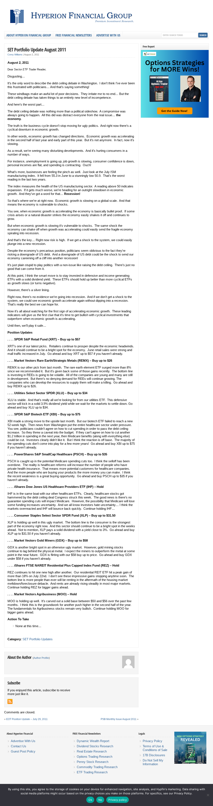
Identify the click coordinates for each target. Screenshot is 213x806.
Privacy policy (117, 799)
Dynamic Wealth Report (93, 741)
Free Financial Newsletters (74, 35)
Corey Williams (14, 54)
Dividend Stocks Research (95, 746)
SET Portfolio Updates (37, 639)
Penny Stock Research (92, 762)
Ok (90, 799)
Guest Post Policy (23, 751)
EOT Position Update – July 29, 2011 (27, 719)
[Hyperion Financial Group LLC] (106, 26)
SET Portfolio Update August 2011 (36, 49)
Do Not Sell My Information (153, 762)
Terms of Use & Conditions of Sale (155, 748)
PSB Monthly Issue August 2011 (118, 719)
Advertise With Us (108, 35)
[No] (208, 795)
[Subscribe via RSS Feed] (9, 701)
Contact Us (18, 746)
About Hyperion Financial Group (28, 35)
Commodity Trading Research (97, 767)
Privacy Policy (152, 741)
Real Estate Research (92, 751)
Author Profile (41, 658)
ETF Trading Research (92, 772)
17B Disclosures (154, 755)
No (100, 799)
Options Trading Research (94, 756)
